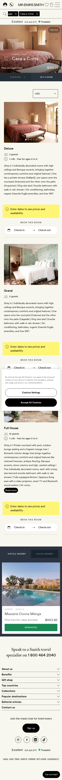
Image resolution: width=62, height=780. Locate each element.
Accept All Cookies (31, 402)
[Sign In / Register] (5, 4)
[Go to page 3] (31, 139)
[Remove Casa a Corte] (37, 14)
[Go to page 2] (28, 139)
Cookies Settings (31, 392)
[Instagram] (18, 740)
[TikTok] (44, 740)
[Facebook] (27, 740)
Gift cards (41, 759)
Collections (8, 691)
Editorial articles (11, 701)
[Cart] (51, 4)
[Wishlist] (46, 4)
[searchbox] (51, 13)
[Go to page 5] (36, 139)
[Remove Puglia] (16, 14)
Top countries (10, 685)
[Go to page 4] (33, 139)
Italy (24, 54)
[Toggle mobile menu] (57, 4)
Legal (5, 759)
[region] (30, 390)
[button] (16, 554)
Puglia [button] (9, 13)
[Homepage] (30, 5)
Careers (32, 759)
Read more (11, 490)
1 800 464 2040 (42, 655)
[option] (31, 598)
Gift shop (7, 680)
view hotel (31, 627)
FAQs (11, 759)
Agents (24, 759)
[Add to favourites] (6, 58)
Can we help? (51, 774)
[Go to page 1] (25, 139)
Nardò (16, 54)
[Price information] (60, 67)
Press (17, 759)
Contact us (8, 707)
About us (7, 669)
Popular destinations (14, 696)
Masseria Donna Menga (23, 614)
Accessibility (53, 759)
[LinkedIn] (35, 740)
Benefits (7, 674)
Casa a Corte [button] (27, 13)
